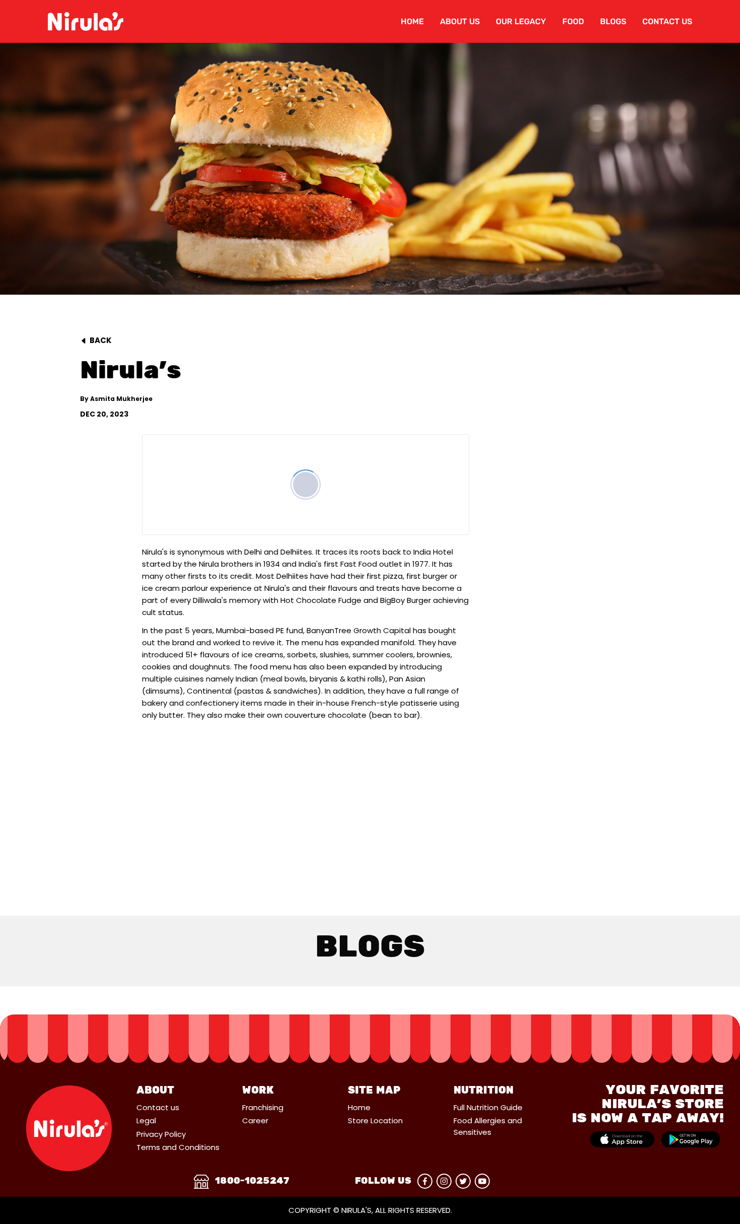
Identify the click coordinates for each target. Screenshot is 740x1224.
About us (460, 21)
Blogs (613, 21)
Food (573, 21)
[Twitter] (463, 1181)
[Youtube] (482, 1181)
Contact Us (667, 21)
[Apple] (622, 1139)
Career (255, 1120)
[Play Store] (690, 1139)
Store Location (375, 1120)
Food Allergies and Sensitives (488, 1126)
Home (412, 21)
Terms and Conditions (177, 1147)
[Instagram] (444, 1181)
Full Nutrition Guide (488, 1107)
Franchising (262, 1107)
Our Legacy (521, 21)
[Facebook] (424, 1181)
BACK (101, 340)
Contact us (157, 1107)
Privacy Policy (161, 1134)
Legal (146, 1120)
